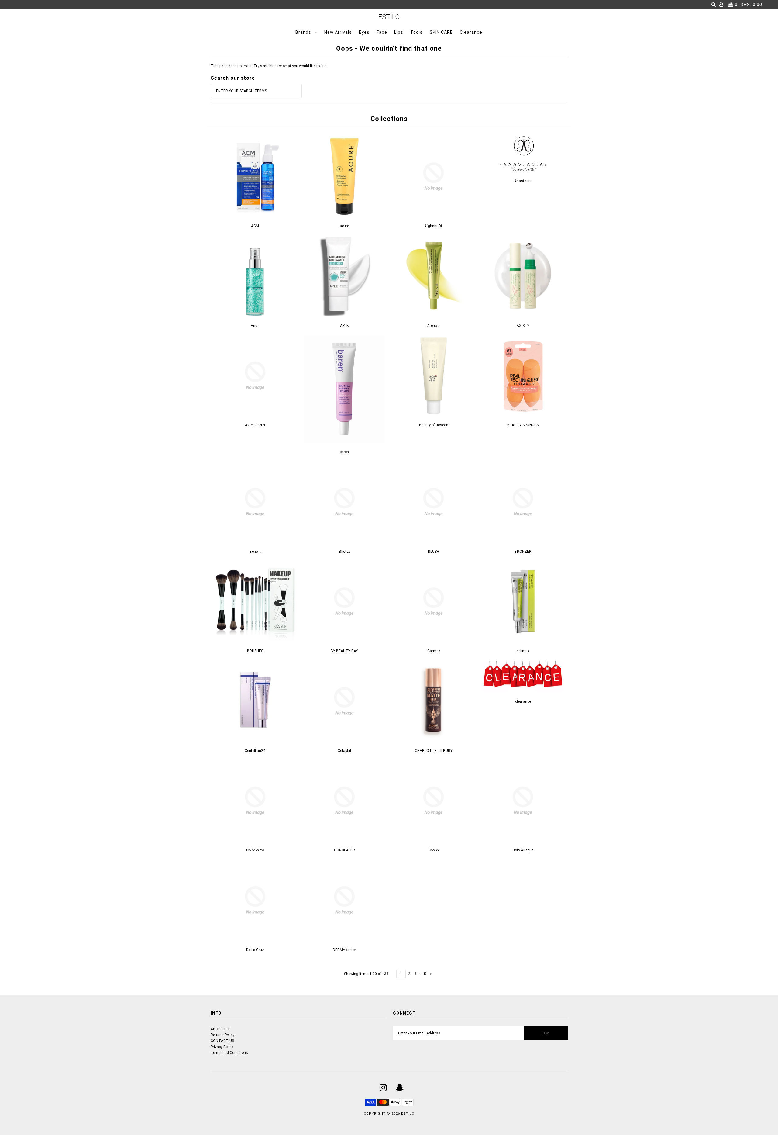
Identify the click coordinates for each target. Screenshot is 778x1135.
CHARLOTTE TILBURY (434, 751)
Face (382, 32)
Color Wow (255, 850)
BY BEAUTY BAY (344, 651)
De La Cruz (255, 950)
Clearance (471, 32)
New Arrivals (338, 32)
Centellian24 (255, 751)
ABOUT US (220, 1029)
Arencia (433, 326)
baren (344, 452)
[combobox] (256, 91)
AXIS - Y (523, 326)
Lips (398, 32)
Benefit (255, 551)
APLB (344, 326)
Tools (416, 32)
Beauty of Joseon (433, 425)
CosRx (433, 850)
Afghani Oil (433, 226)
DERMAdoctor (344, 950)
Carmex (433, 651)
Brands (303, 32)
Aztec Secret (255, 425)
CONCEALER (344, 850)
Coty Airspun (523, 850)
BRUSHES (255, 651)
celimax (523, 651)
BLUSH (433, 551)
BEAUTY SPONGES (523, 425)
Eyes (364, 32)
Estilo (389, 17)
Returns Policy (222, 1035)
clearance (523, 701)
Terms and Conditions (229, 1052)
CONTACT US (222, 1041)
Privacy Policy (222, 1047)
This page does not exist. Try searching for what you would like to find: (269, 66)
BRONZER (523, 551)
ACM (255, 226)
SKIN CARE (441, 32)
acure (344, 226)
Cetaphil (344, 751)
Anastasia (523, 181)
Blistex (344, 551)
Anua (255, 326)
